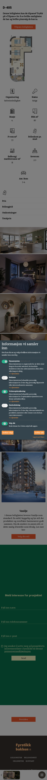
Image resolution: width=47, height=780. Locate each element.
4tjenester (14, 387)
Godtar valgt (7, 433)
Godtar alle (39, 433)
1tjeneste (13, 417)
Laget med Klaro (38, 437)
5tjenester (14, 374)
